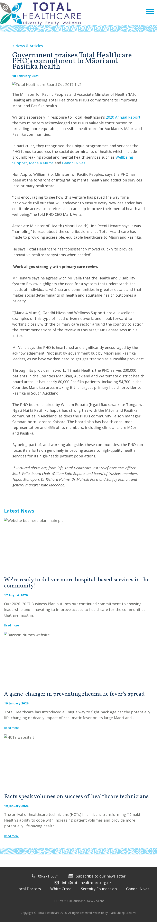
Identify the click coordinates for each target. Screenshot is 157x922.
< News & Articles (27, 45)
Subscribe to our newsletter (101, 876)
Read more (11, 625)
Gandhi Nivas (73, 162)
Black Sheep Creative (122, 913)
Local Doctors (29, 888)
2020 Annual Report (123, 117)
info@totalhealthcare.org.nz (86, 882)
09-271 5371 (48, 876)
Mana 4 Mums (41, 162)
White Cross (61, 888)
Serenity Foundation (99, 888)
